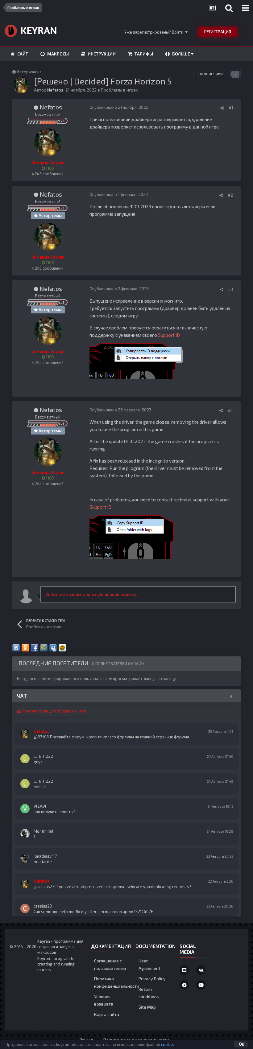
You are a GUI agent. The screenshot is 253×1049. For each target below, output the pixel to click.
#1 (231, 107)
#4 (230, 410)
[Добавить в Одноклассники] (25, 647)
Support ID (169, 335)
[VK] (200, 970)
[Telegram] (184, 985)
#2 (230, 195)
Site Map (147, 1007)
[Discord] (184, 970)
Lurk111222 (43, 756)
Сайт (22, 53)
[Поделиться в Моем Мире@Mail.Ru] (44, 647)
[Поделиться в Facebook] (34, 647)
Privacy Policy (152, 978)
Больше (181, 53)
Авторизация (29, 71)
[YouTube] (200, 985)
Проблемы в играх (119, 89)
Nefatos (55, 89)
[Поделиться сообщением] (222, 107)
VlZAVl (40, 806)
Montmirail (43, 831)
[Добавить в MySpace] (53, 647)
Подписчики (210, 73)
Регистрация (217, 31)
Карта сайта (106, 1014)
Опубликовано (118, 107)
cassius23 (43, 906)
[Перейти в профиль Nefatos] (21, 85)
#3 (230, 289)
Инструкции (101, 53)
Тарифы (143, 53)
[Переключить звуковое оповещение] (233, 696)
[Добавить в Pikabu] (62, 647)
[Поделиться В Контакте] (16, 647)
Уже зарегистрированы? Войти (154, 32)
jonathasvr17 (45, 856)
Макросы (57, 53)
